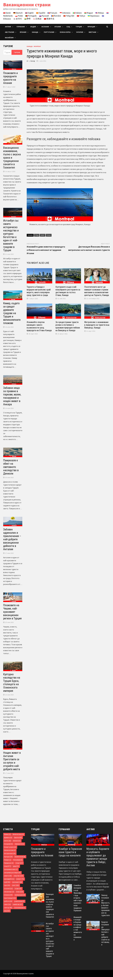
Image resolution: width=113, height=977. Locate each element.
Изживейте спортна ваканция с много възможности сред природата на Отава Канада (39, 326)
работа (8, 901)
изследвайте (9, 879)
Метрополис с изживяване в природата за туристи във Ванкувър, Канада (96, 325)
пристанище (10, 898)
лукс (7, 885)
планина (8, 895)
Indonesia (66, 13)
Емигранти (19, 844)
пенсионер (9, 892)
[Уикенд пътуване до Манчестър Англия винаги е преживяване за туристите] (93, 895)
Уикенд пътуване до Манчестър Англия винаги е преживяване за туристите (105, 905)
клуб (7, 882)
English (30, 13)
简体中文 (50, 18)
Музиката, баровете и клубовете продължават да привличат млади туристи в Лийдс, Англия (97, 857)
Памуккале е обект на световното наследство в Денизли (11, 467)
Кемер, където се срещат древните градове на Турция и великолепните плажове (12, 313)
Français (53, 13)
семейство (17, 904)
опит (42, 235)
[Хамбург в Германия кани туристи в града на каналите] (70, 840)
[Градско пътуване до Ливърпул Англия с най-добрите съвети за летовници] (93, 922)
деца (16, 866)
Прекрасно (8, 863)
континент (17, 882)
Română (57, 15)
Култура (8, 857)
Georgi (32, 61)
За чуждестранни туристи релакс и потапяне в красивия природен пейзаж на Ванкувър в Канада (68, 326)
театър (8, 908)
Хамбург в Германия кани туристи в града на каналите (70, 852)
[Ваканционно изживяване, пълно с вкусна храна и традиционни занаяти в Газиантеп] (37, 894)
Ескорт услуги (10, 847)
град (37, 235)
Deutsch (19, 13)
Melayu (101, 13)
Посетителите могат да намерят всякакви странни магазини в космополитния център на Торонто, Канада (96, 291)
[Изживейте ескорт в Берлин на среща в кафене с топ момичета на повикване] (65, 917)
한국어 (18, 18)
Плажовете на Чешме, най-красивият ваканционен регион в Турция (12, 612)
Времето (8, 837)
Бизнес (7, 834)
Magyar (89, 13)
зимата (8, 876)
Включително (18, 834)
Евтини (16, 841)
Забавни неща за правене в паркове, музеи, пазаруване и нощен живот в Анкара (12, 396)
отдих (18, 888)
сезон (7, 904)
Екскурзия (8, 844)
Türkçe (82, 15)
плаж (49, 235)
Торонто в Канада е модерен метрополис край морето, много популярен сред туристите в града (39, 291)
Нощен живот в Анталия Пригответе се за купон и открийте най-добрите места (12, 761)
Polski (20, 15)
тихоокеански (19, 908)
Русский (45, 15)
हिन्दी (28, 18)
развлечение (19, 901)
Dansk (8, 13)
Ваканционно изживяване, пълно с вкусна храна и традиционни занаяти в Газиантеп (12, 157)
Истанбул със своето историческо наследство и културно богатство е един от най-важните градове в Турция (11, 235)
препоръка (20, 895)
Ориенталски (20, 857)
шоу (7, 911)
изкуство (18, 876)
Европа (18, 837)
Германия (64, 829)
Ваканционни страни (27, 5)
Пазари (7, 860)
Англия (90, 829)
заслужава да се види (12, 873)
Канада (30, 46)
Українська (94, 15)
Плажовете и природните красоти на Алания (10, 78)
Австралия (9, 32)
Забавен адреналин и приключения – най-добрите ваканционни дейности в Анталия (12, 539)
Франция (91, 26)
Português (32, 15)
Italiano (78, 13)
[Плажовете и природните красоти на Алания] (42, 840)
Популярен (17, 860)
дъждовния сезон (11, 869)
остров (8, 888)
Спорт (19, 863)
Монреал (37, 46)
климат (20, 879)
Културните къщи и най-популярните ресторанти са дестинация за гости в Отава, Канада (68, 291)
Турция (35, 829)
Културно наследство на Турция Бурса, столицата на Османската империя (11, 682)
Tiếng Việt (69, 15)
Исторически (9, 853)
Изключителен (9, 850)
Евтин (7, 841)
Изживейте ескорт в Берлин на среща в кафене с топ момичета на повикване (78, 928)
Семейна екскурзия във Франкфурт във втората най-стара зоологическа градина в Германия (78, 898)
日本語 (38, 18)
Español (41, 13)
